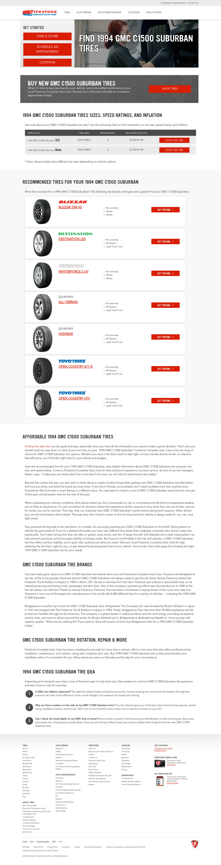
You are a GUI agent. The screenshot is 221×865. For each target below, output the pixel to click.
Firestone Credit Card (97, 761)
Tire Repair (60, 764)
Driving (124, 770)
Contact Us (193, 3)
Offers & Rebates (95, 773)
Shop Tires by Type (30, 805)
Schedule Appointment (97, 779)
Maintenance (126, 767)
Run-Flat (26, 788)
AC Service (60, 778)
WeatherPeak (27, 764)
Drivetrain (59, 787)
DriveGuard (27, 767)
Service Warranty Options (131, 784)
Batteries (59, 781)
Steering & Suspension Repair (67, 761)
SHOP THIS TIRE (174, 140)
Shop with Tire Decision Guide (34, 808)
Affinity (25, 752)
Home (25, 841)
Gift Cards (92, 767)
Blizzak (25, 755)
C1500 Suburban (43, 841)
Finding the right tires (38, 446)
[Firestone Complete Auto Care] (40, 13)
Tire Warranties (28, 817)
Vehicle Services (61, 808)
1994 (54, 841)
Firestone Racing (29, 820)
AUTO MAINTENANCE (109, 13)
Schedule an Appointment (174, 3)
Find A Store (47, 36)
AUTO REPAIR (84, 13)
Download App (172, 783)
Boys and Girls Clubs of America (101, 752)
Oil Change (126, 764)
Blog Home (126, 749)
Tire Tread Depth (29, 826)
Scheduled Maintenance (65, 802)
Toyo (24, 797)
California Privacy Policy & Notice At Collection (40, 851)
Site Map (26, 847)
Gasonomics (93, 764)
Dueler (25, 785)
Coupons (47, 62)
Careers (91, 755)
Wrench (91, 785)
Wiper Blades (61, 811)
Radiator (59, 799)
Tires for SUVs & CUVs (31, 829)
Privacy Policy (52, 847)
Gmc (32, 841)
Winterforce (27, 770)
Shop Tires (170, 89)
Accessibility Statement (93, 847)
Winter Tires (27, 832)
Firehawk (26, 791)
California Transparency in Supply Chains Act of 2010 (125, 847)
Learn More (171, 765)
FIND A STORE (153, 13)
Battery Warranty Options (131, 781)
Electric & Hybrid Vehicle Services (68, 790)
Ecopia (25, 776)
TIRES (67, 13)
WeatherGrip (27, 773)
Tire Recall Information (31, 823)
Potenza (26, 782)
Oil (57, 796)
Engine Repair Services (64, 755)
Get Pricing (164, 210)
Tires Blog (125, 752)
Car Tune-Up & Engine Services (67, 784)
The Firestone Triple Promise (99, 782)
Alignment (59, 749)
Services (59, 758)
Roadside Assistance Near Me (100, 776)
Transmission (60, 805)
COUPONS (134, 13)
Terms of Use (38, 847)
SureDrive (26, 794)
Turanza (25, 779)
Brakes (58, 752)
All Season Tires (29, 758)
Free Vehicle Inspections (65, 793)
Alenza (25, 749)
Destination (27, 761)
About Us (92, 749)
